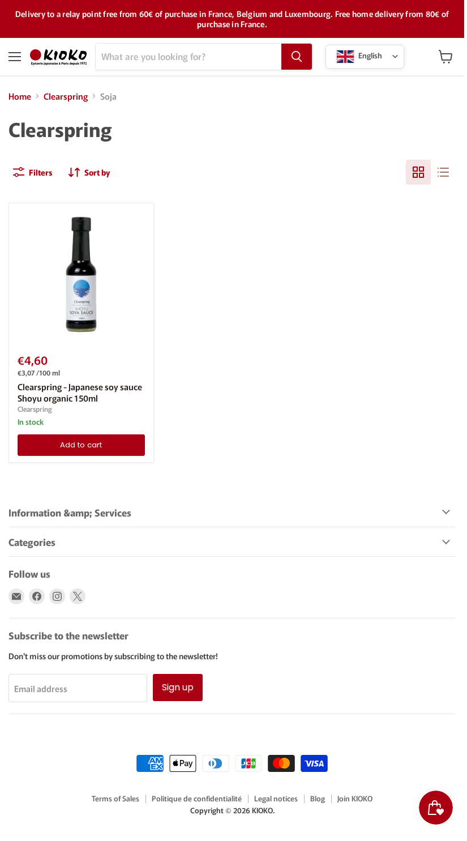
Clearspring (66, 96)
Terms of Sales (115, 798)
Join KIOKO (354, 798)
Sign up (178, 687)
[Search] (296, 57)
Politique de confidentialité (197, 798)
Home (19, 96)
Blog (317, 798)
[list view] (443, 172)
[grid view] (418, 172)
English (369, 55)
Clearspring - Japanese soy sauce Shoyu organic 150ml (80, 392)
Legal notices (276, 798)
